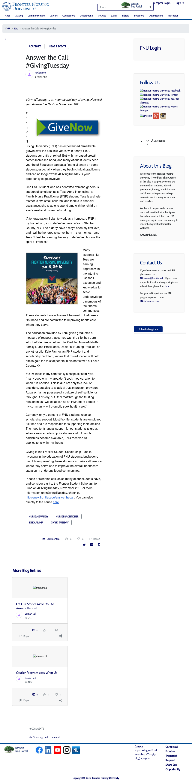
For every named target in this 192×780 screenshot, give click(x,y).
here (168, 286)
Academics (35, 46)
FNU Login (150, 47)
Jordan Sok (40, 72)
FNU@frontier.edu (149, 301)
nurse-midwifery (38, 516)
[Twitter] (84, 545)
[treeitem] (163, 142)
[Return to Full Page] (5, 39)
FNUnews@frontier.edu (152, 278)
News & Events (57, 46)
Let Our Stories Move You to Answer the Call (35, 606)
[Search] (147, 7)
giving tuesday (59, 522)
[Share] (61, 636)
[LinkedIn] (99, 545)
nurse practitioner (67, 516)
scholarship (36, 522)
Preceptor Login (161, 3)
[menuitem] (7, 15)
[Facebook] (91, 545)
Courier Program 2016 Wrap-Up (36, 672)
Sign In (180, 3)
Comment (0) (53, 539)
